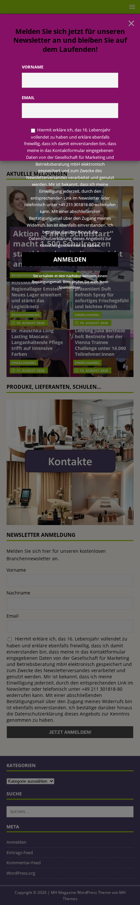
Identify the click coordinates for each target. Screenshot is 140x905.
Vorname (32, 67)
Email (28, 97)
